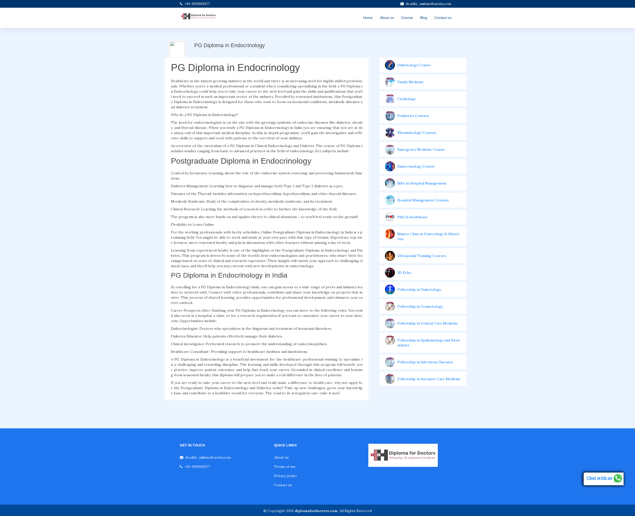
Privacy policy (285, 476)
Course (407, 18)
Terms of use (285, 466)
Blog (423, 18)
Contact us (443, 18)
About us (387, 18)
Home (368, 18)
